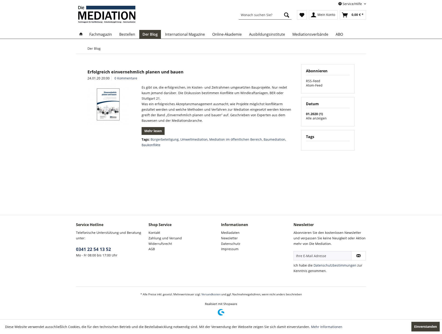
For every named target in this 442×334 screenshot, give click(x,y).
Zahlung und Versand (165, 238)
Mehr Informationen (326, 327)
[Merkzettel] (302, 15)
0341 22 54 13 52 (93, 249)
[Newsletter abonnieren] (358, 255)
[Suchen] (286, 15)
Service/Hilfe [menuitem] (352, 4)
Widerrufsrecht (160, 243)
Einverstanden (425, 326)
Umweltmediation (194, 139)
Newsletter (229, 238)
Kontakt (154, 232)
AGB (151, 249)
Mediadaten (230, 232)
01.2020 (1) (314, 114)
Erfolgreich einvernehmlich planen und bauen (135, 72)
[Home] (81, 34)
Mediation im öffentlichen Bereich (235, 139)
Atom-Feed (314, 85)
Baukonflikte (151, 145)
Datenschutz (230, 243)
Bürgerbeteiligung (165, 139)
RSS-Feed (313, 81)
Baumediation (274, 139)
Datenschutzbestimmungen (335, 265)
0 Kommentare (125, 78)
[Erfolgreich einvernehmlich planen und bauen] (108, 104)
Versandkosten (211, 294)
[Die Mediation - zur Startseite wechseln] (106, 14)
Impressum (229, 249)
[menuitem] (265, 15)
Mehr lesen (153, 131)
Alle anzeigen (316, 118)
